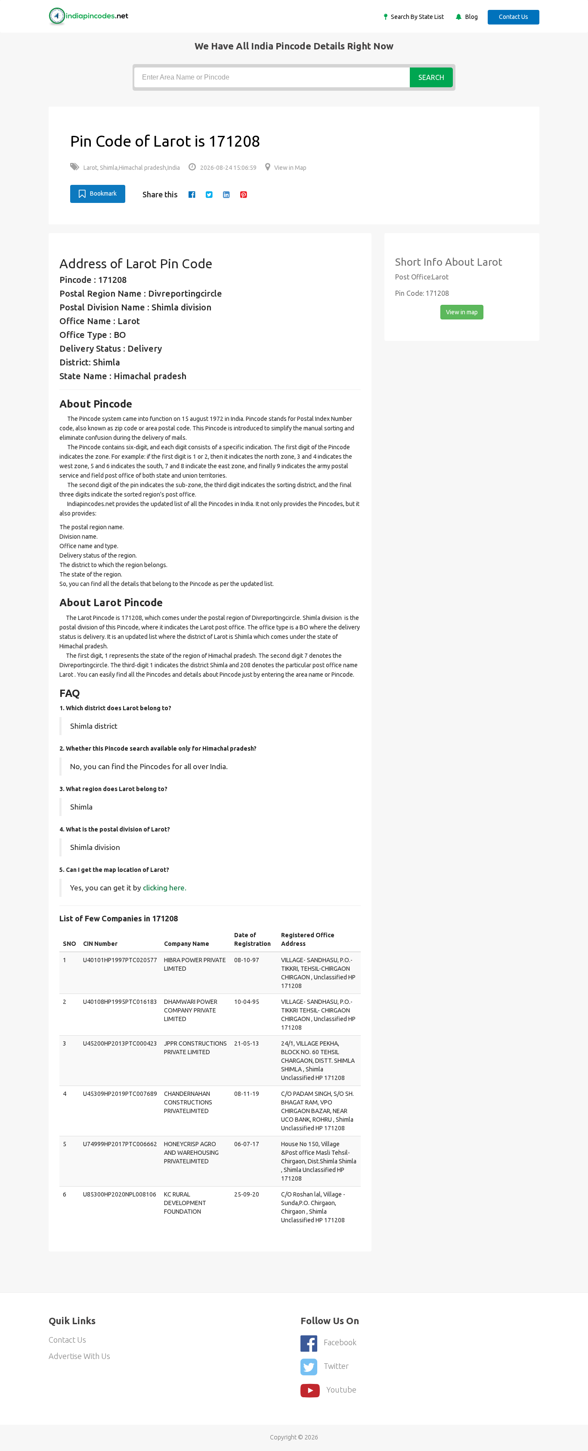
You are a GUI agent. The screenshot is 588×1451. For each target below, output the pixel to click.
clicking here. (164, 887)
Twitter (336, 1366)
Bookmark (103, 193)
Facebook (340, 1342)
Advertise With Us (79, 1356)
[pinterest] (243, 194)
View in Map (290, 167)
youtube (341, 1389)
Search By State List (417, 16)
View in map (462, 312)
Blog (471, 16)
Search (431, 77)
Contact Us (513, 16)
